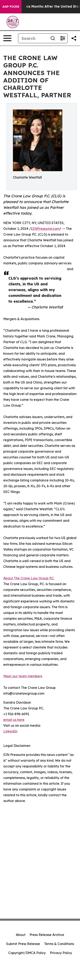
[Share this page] (74, 38)
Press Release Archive (47, 935)
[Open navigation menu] (7, 38)
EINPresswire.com (45, 229)
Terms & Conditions (59, 944)
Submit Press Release (23, 944)
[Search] (53, 38)
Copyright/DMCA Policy (27, 953)
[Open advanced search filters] (62, 38)
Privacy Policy (61, 953)
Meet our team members (22, 676)
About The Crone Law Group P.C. (28, 578)
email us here (13, 720)
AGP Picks (10, 6)
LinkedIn (10, 731)
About (20, 935)
